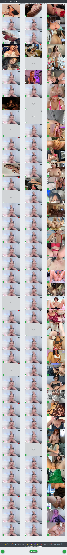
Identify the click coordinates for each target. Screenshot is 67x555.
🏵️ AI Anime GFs (33, 544)
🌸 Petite (49, 543)
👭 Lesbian (56, 543)
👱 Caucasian (14, 543)
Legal (41, 546)
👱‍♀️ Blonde (32, 543)
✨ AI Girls (28, 544)
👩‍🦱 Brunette (37, 543)
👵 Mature (25, 543)
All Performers (38, 546)
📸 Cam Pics (54, 544)
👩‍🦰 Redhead (41, 543)
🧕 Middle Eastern (20, 543)
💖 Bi (60, 543)
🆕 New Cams (63, 543)
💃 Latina (10, 543)
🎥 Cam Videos (49, 544)
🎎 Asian (2, 543)
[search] (64, 551)
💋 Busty (52, 543)
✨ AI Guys (38, 544)
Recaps (35, 546)
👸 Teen (29, 543)
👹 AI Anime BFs (43, 544)
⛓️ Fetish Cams (23, 544)
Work (32, 546)
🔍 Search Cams (59, 544)
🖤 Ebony (6, 543)
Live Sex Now (33, 551)
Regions (30, 546)
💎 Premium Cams (18, 544)
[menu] (2, 551)
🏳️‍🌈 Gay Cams (7, 544)
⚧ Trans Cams (12, 544)
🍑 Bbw (45, 543)
